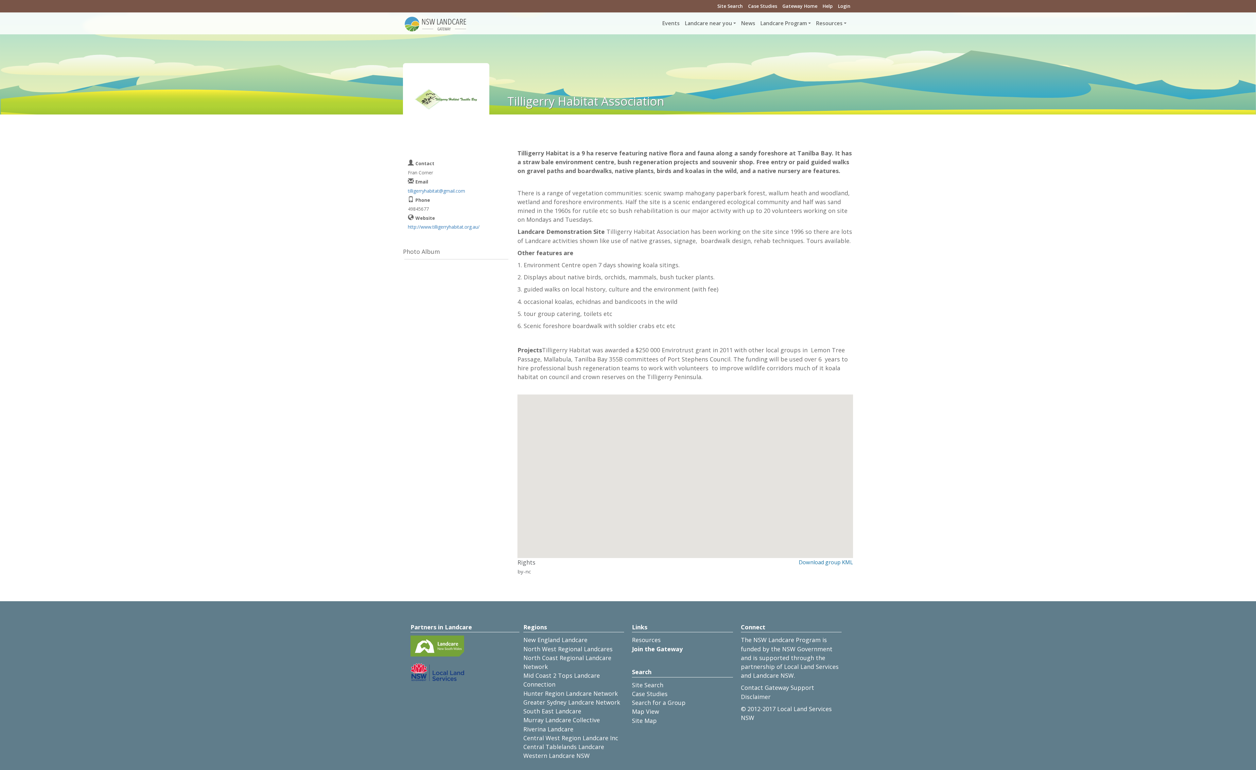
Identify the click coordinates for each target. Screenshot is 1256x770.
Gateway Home (799, 6)
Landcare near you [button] (708, 23)
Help (828, 6)
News (748, 23)
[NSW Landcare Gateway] (435, 23)
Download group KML (826, 562)
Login (844, 6)
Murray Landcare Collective (561, 720)
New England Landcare (555, 640)
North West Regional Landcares (568, 649)
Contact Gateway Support (777, 687)
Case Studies (762, 6)
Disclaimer (756, 697)
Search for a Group (659, 703)
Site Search (730, 6)
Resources (646, 640)
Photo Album (421, 251)
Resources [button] (829, 23)
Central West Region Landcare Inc (570, 738)
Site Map (644, 721)
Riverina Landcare (548, 729)
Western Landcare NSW (556, 756)
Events (671, 23)
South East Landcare (552, 711)
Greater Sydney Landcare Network (571, 702)
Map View (645, 711)
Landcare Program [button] (783, 23)
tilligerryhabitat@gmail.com (436, 191)
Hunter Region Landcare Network (570, 693)
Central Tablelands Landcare (563, 747)
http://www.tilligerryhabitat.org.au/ (444, 227)
